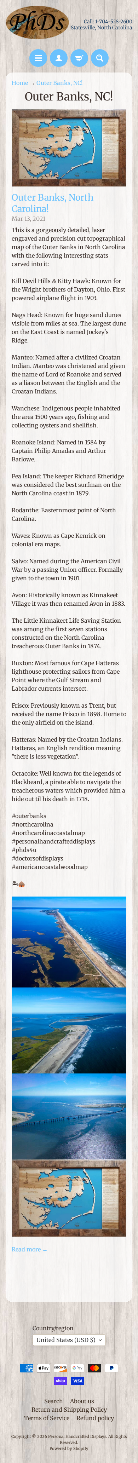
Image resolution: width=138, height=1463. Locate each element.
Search (53, 1401)
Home (20, 82)
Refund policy (95, 1418)
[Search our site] (100, 58)
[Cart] (79, 58)
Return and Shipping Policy (69, 1409)
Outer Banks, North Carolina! (52, 203)
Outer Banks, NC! (59, 82)
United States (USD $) (66, 1339)
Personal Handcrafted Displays (77, 1436)
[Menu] (38, 58)
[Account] (59, 58)
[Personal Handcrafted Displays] (37, 25)
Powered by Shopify (69, 1448)
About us (82, 1401)
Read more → (30, 1249)
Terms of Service (46, 1418)
